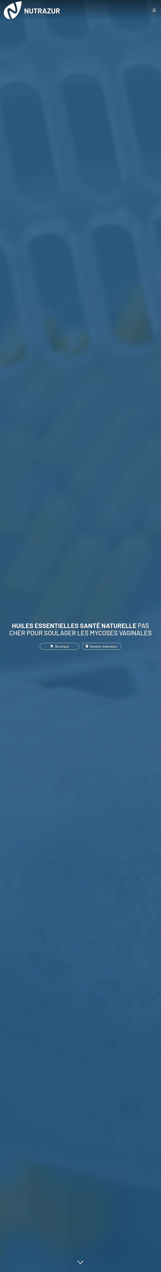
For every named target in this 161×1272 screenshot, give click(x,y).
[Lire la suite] (80, 1261)
